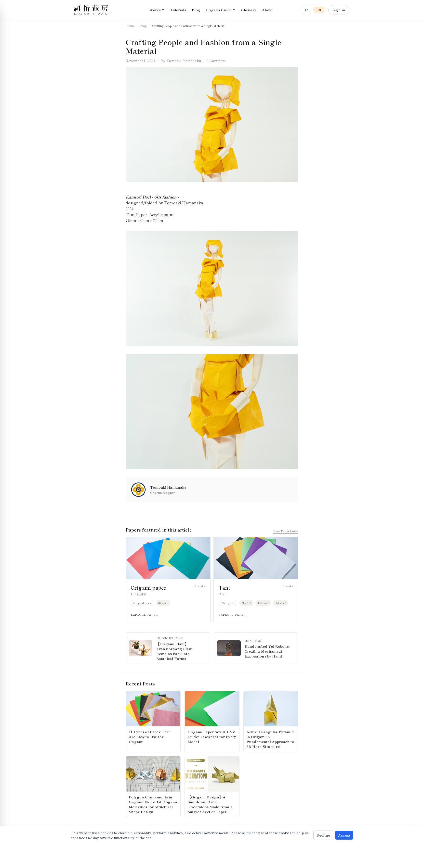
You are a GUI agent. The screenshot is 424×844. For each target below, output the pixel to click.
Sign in (338, 9)
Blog (196, 9)
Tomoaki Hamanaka (183, 60)
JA (306, 10)
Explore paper (144, 614)
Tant (224, 587)
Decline (323, 835)
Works (155, 9)
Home (130, 26)
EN (319, 10)
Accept (344, 835)
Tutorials (178, 9)
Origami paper (148, 587)
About (267, 9)
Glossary (248, 9)
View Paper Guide (285, 531)
